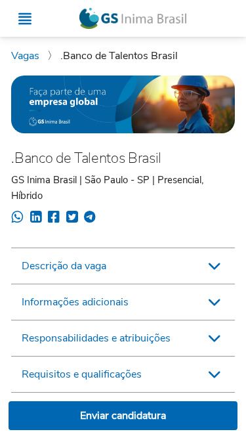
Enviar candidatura (123, 415)
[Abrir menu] (25, 19)
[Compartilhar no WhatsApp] (17, 218)
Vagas (26, 56)
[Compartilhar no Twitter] (72, 218)
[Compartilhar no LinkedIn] (36, 218)
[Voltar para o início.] (132, 19)
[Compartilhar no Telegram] (89, 218)
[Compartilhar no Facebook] (54, 218)
